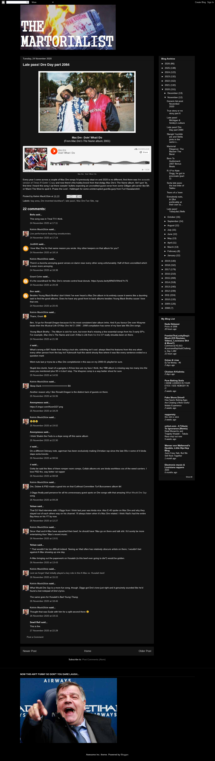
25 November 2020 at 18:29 (44, 411)
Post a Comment (35, 637)
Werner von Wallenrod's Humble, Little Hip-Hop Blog (177, 448)
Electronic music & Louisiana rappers (175, 466)
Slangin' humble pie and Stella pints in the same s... (175, 138)
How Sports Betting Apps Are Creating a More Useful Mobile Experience (177, 403)
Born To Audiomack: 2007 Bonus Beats (174, 162)
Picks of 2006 (171, 326)
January (171, 255)
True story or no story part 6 (175, 112)
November (172, 97)
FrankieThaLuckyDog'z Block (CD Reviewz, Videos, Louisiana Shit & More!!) (177, 339)
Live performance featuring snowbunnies (50, 233)
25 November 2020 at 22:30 (44, 440)
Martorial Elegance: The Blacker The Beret (175, 150)
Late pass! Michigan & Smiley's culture (176, 120)
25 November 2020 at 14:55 (44, 375)
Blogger (124, 754)
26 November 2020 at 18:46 (44, 601)
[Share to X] (74, 196)
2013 (167, 286)
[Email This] (68, 196)
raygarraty (170, 414)
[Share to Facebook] (77, 196)
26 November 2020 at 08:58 (44, 476)
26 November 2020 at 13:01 (44, 538)
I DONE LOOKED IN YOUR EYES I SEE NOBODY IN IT (177, 386)
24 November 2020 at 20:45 (44, 306)
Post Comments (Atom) (94, 659)
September (173, 221)
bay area (35, 201)
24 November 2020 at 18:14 (44, 252)
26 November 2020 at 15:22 (44, 577)
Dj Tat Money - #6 (173, 363)
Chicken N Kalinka (174, 371)
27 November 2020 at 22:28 (44, 630)
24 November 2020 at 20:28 (44, 285)
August (171, 225)
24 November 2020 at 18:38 (44, 270)
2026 (167, 63)
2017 (167, 269)
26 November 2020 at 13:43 (44, 562)
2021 (167, 85)
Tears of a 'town (175, 192)
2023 (167, 76)
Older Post (145, 651)
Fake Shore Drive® (174, 397)
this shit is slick (172, 417)
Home (87, 651)
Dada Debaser (172, 324)
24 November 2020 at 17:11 (44, 223)
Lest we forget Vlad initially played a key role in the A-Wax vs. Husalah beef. (67, 573)
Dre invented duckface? (52, 201)
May (169, 238)
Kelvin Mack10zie (39, 229)
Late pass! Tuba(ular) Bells (176, 210)
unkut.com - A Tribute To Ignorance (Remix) (176, 427)
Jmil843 (34, 244)
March (170, 247)
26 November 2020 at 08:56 (44, 458)
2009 (167, 303)
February (172, 251)
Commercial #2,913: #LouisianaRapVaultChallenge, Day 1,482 (177, 348)
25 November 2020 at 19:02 (44, 425)
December (172, 93)
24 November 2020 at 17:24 (44, 237)
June (170, 234)
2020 (167, 89)
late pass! (70, 201)
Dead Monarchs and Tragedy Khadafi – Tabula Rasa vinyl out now (176, 434)
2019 (167, 261)
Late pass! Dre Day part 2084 (175, 128)
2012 (167, 291)
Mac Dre (81, 174)
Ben (32, 291)
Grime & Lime (172, 360)
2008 (167, 308)
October (171, 217)
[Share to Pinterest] (80, 196)
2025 (167, 68)
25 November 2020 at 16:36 (44, 396)
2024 (167, 72)
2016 (167, 274)
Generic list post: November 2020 (175, 104)
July (169, 230)
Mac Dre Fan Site (85, 201)
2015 (167, 278)
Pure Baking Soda (174, 380)
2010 (167, 299)
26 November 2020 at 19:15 (44, 616)
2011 (167, 295)
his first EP (98, 335)
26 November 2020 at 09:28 (44, 500)
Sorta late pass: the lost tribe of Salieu (175, 185)
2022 (167, 81)
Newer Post (30, 651)
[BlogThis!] (71, 196)
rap (97, 201)
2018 (167, 265)
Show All (189, 477)
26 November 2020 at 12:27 (44, 520)
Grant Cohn (36, 276)
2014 (167, 282)
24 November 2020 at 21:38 (44, 339)
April (170, 242)
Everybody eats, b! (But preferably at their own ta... (175, 200)
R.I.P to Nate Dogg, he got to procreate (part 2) (176, 174)
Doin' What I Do (90, 174)
